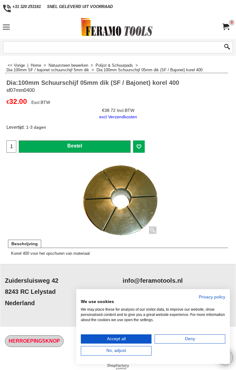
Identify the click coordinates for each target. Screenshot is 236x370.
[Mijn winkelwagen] (225, 27)
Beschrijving (24, 243)
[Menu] (6, 28)
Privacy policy (212, 297)
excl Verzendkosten (118, 116)
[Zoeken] (227, 47)
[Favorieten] (139, 146)
